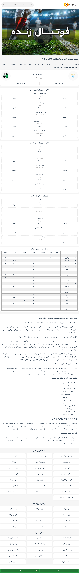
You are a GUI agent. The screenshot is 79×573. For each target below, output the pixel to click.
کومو (65, 214)
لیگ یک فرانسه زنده (39, 544)
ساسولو (14, 98)
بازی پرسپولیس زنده (39, 486)
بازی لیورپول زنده (66, 462)
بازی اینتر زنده (12, 462)
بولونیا (67, 272)
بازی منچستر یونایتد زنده (66, 456)
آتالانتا (67, 283)
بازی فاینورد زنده (12, 480)
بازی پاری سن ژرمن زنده (66, 474)
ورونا (14, 205)
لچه (14, 242)
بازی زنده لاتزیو (59, 83)
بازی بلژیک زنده (66, 527)
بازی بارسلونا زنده (39, 474)
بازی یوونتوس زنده (39, 462)
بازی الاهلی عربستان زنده (66, 498)
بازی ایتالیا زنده (13, 509)
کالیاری (67, 292)
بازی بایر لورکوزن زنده (66, 480)
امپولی (64, 180)
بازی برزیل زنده (66, 521)
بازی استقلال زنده (66, 486)
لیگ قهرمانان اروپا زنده (66, 550)
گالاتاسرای (64, 223)
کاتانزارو (14, 170)
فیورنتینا (67, 286)
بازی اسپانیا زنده (66, 515)
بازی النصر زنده (39, 492)
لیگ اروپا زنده (39, 550)
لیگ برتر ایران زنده (13, 562)
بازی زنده (59, 571)
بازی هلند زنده (39, 527)
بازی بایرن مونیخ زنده (39, 468)
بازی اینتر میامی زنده (12, 486)
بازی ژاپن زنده (13, 527)
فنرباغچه (65, 233)
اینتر (67, 275)
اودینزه (67, 266)
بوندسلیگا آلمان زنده (39, 538)
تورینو (67, 306)
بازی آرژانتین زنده (39, 521)
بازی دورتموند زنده (13, 468)
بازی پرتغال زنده (12, 515)
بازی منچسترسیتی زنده (39, 456)
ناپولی (14, 161)
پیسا (67, 289)
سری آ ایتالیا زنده (66, 544)
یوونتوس (67, 258)
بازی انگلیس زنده (12, 521)
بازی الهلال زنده (66, 492)
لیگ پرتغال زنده (12, 544)
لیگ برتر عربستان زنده (66, 562)
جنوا (67, 295)
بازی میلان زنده (66, 468)
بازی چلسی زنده (12, 456)
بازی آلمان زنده (39, 509)
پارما (67, 298)
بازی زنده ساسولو (20, 83)
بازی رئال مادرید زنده (12, 474)
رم (67, 264)
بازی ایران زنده (66, 509)
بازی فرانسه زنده (39, 515)
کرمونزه (65, 152)
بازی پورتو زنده (40, 480)
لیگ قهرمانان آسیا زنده (66, 556)
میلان (64, 189)
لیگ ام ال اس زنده (13, 556)
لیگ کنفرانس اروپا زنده (13, 550)
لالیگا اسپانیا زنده (66, 538)
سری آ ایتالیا (39, 78)
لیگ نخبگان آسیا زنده (39, 556)
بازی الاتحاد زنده (12, 492)
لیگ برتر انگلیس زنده (12, 538)
